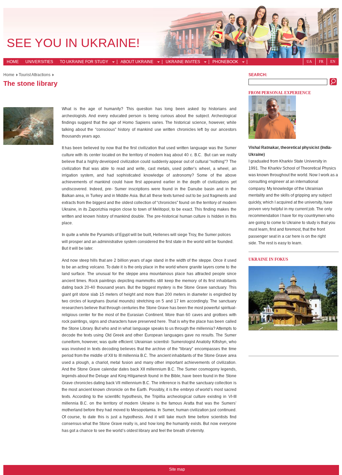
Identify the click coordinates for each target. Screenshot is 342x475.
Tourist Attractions (34, 74)
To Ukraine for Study (82, 62)
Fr (321, 61)
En (332, 61)
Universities (39, 61)
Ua (309, 61)
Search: (257, 74)
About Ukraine (135, 62)
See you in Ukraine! (73, 43)
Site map (177, 469)
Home (13, 61)
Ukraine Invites (181, 62)
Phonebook (223, 62)
